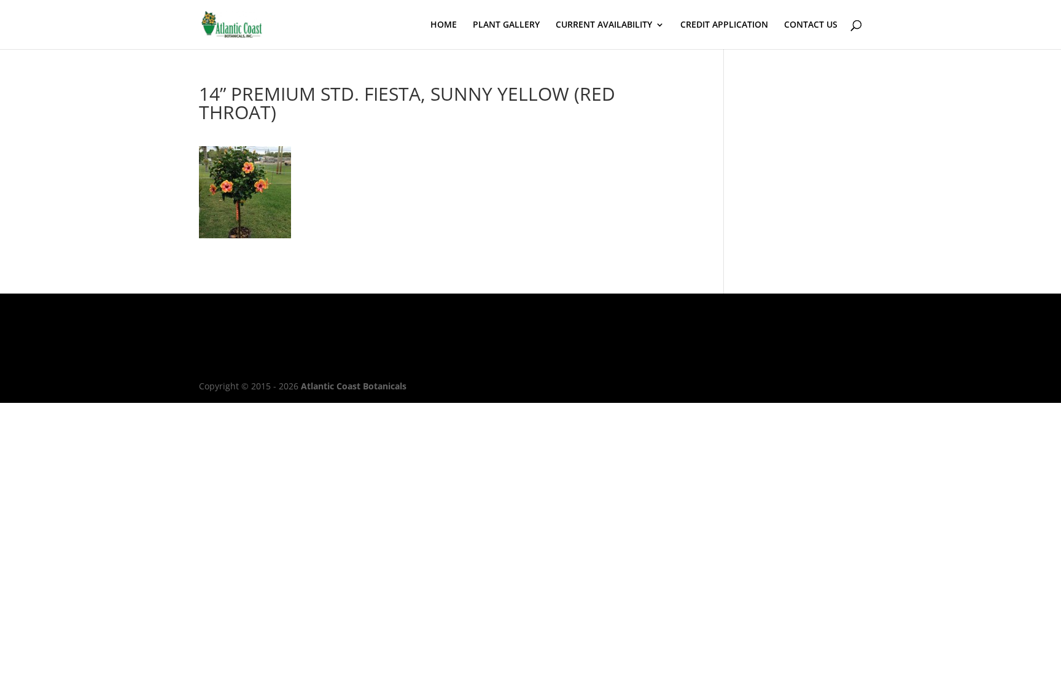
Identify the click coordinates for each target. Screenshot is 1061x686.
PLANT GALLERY (506, 25)
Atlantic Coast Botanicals (353, 386)
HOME (443, 25)
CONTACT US (811, 25)
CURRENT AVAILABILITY (604, 25)
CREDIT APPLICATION (724, 25)
